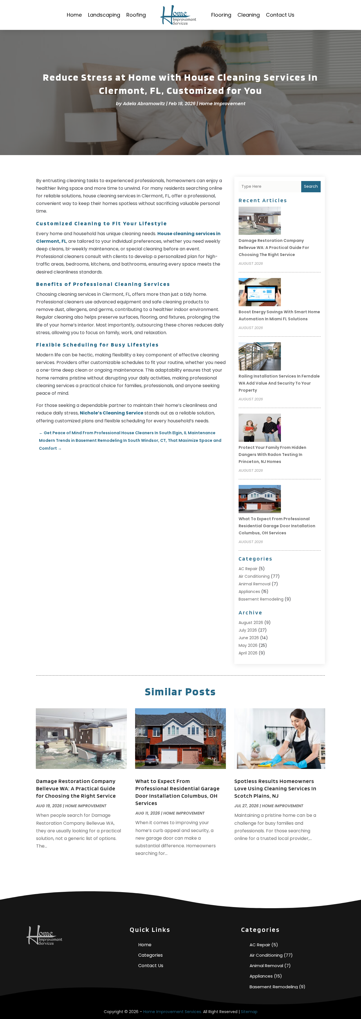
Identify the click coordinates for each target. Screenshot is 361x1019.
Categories (150, 955)
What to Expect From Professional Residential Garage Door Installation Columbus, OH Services (277, 526)
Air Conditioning (254, 576)
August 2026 (251, 622)
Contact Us (280, 14)
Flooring (221, 14)
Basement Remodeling (261, 599)
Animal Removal (254, 584)
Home (74, 14)
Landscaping (104, 14)
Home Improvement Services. (172, 1011)
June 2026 (249, 638)
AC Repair (248, 569)
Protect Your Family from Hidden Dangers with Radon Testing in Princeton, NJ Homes (272, 454)
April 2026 (248, 653)
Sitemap (249, 1011)
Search (311, 186)
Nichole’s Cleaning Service (111, 413)
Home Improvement (222, 103)
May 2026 (248, 645)
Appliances (249, 591)
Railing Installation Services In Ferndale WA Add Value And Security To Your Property (279, 383)
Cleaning (248, 14)
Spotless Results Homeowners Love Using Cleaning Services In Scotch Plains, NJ (275, 788)
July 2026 (248, 630)
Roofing (136, 14)
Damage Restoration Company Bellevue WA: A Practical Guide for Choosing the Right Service (274, 247)
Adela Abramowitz (144, 103)
